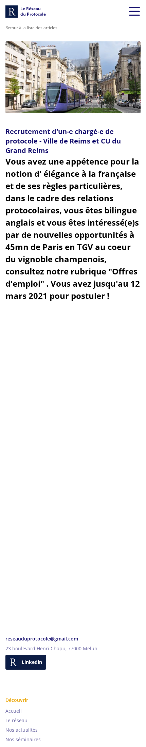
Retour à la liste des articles (31, 28)
